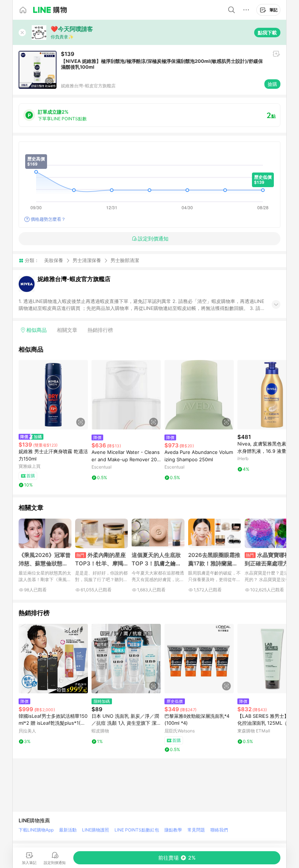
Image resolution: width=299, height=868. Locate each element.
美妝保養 (53, 260)
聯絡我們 (219, 830)
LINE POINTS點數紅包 (136, 830)
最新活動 (68, 830)
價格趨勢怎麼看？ (48, 219)
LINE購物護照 (95, 830)
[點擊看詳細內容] (53, 394)
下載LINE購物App (36, 830)
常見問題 (196, 830)
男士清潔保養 (87, 260)
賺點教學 (173, 830)
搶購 (272, 84)
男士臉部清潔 (124, 260)
